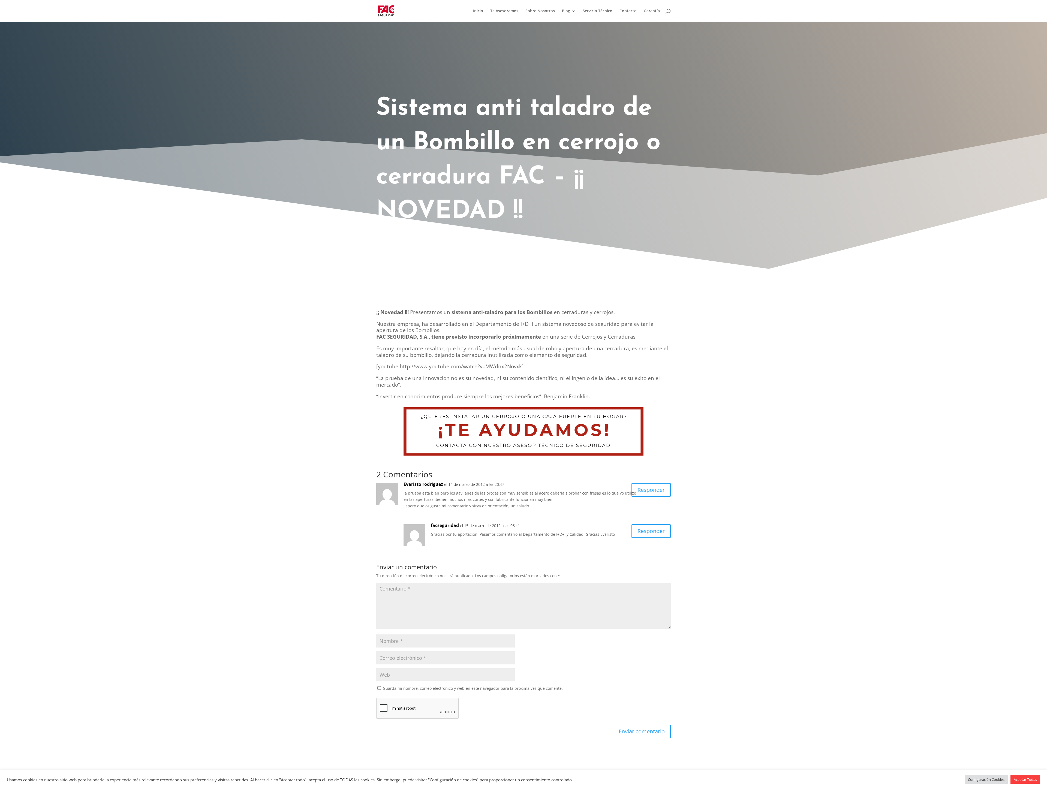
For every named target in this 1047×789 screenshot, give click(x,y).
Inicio (478, 11)
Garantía (652, 11)
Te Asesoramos (504, 11)
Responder (651, 489)
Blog (566, 11)
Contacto (628, 11)
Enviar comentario (642, 731)
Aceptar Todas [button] (1025, 779)
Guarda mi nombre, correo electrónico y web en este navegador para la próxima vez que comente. (473, 688)
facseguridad (445, 525)
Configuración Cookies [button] (986, 779)
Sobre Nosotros (540, 11)
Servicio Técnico (597, 11)
